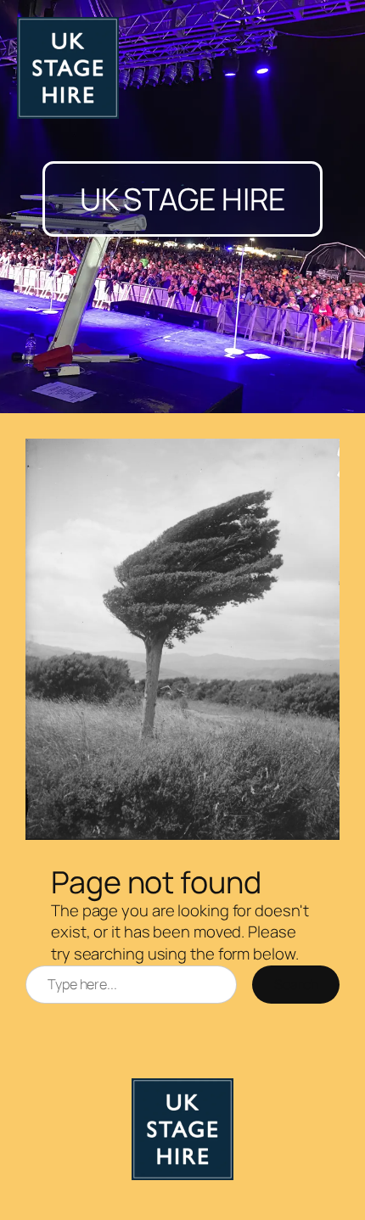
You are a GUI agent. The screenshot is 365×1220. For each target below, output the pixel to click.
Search (295, 984)
